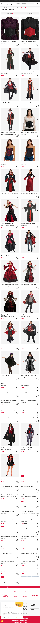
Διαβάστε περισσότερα (6, 617)
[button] (2, 621)
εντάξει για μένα (17, 617)
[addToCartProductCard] (17, 45)
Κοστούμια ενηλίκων (9, 7)
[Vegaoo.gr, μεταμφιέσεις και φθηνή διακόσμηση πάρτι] (8, 3)
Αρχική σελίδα (3, 7)
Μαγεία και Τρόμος (16, 7)
